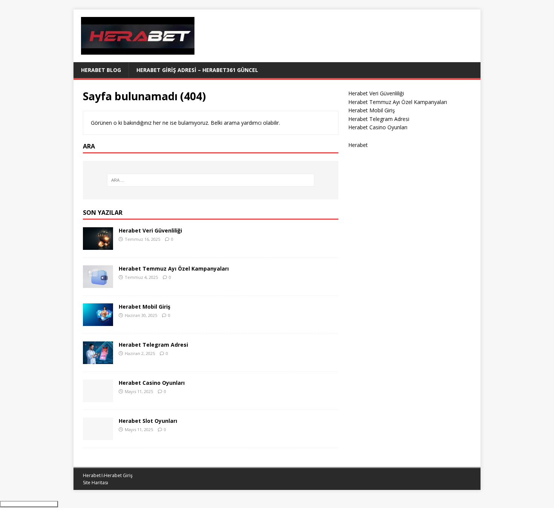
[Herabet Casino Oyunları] (98, 397)
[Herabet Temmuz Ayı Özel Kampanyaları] (98, 283)
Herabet (358, 144)
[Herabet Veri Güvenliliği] (98, 245)
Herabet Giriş (118, 475)
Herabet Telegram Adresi (153, 344)
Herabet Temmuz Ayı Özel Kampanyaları (174, 268)
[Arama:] (211, 180)
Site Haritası (95, 482)
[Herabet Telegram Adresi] (98, 359)
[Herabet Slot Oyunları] (98, 435)
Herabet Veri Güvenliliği (150, 230)
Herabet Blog (101, 69)
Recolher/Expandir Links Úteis (29, 504)
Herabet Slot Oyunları (148, 420)
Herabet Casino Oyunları (152, 382)
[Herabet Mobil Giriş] (98, 321)
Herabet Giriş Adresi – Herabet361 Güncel (197, 69)
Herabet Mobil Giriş (144, 306)
